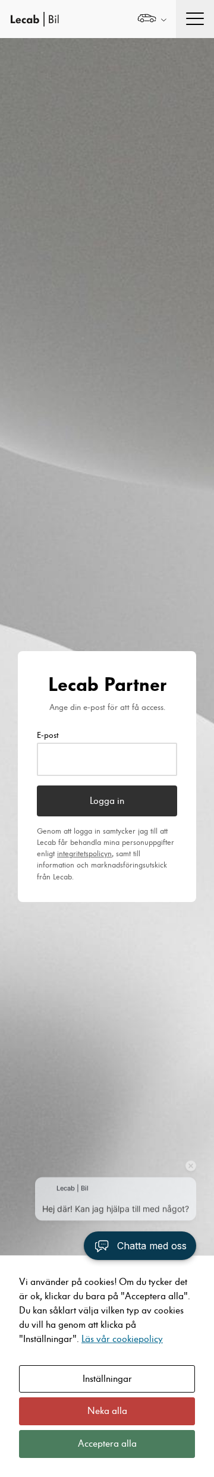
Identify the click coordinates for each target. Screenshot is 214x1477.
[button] (140, 1245)
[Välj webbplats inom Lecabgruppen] (151, 19)
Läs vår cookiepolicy (122, 1339)
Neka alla (107, 1411)
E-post (48, 735)
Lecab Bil (35, 19)
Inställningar (107, 1379)
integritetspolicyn (84, 854)
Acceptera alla (107, 1444)
